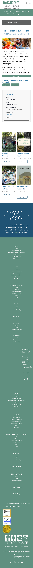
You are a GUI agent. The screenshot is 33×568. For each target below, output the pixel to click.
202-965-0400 (8, 557)
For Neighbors (16, 254)
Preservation (16, 258)
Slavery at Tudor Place (16, 291)
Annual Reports (16, 256)
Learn (16, 297)
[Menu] (30, 3)
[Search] (26, 3)
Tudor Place (9, 117)
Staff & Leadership (16, 250)
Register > (7, 161)
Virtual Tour (16, 279)
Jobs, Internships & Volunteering (16, 252)
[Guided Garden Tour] (24, 142)
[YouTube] (27, 379)
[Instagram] (27, 372)
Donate (16, 338)
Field (16, 325)
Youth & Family (10, 112)
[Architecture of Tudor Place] (24, 175)
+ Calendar (15, 85)
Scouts (16, 327)
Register (6, 85)
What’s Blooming (16, 310)
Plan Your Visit (16, 269)
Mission (17, 248)
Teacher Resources (17, 329)
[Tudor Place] (13, 4)
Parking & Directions (16, 271)
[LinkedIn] (24, 379)
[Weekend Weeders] (9, 142)
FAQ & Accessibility (16, 273)
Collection (16, 289)
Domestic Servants (16, 293)
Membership (16, 339)
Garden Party (16, 341)
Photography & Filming (16, 275)
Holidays (14, 109)
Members (19, 109)
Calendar (8, 109)
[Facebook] (24, 372)
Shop (16, 277)
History (16, 287)
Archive (16, 295)
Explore (16, 308)
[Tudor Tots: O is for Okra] (9, 175)
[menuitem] (26, 3)
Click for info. (24, 506)
